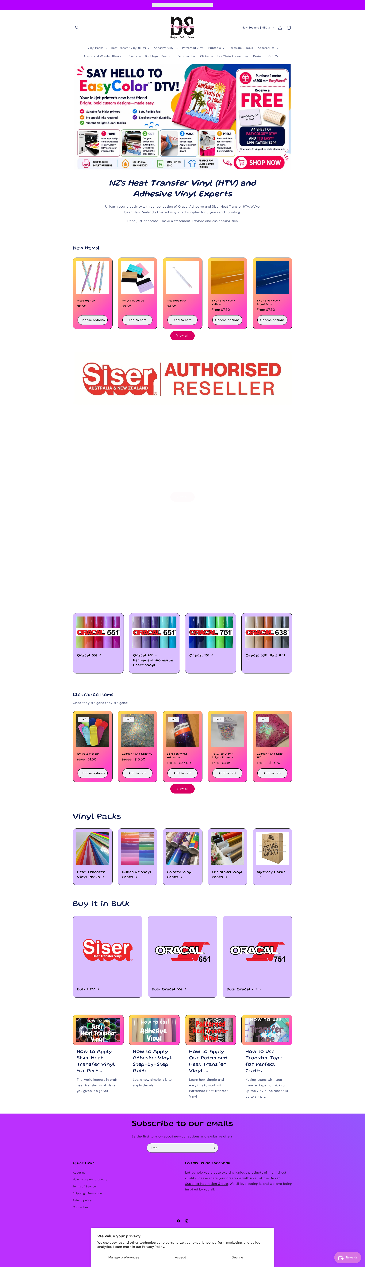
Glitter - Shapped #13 (269, 756)
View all (182, 335)
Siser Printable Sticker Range (271, 469)
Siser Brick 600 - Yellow (223, 302)
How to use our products (90, 1179)
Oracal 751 (199, 655)
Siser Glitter (224, 467)
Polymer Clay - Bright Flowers (222, 756)
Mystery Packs (271, 872)
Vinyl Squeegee (133, 301)
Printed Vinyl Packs (180, 875)
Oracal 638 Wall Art (266, 655)
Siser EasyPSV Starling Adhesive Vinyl (136, 471)
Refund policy (82, 1200)
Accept (180, 1257)
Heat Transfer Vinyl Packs (91, 875)
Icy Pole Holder (88, 754)
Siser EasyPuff (181, 467)
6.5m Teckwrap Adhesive (177, 756)
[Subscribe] (213, 1147)
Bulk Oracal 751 (242, 989)
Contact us (80, 1207)
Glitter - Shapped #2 (137, 754)
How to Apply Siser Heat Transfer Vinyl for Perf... (96, 1061)
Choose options (92, 320)
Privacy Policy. (153, 1247)
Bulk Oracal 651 (167, 989)
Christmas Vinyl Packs (227, 875)
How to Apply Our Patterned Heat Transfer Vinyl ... (208, 1061)
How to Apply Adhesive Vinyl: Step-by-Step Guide (153, 1061)
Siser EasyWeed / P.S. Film (92, 469)
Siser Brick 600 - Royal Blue (268, 302)
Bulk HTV (86, 989)
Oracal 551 (87, 655)
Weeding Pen (86, 301)
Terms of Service (84, 1186)
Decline (237, 1257)
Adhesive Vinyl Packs (136, 875)
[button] (77, 27)
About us (79, 1173)
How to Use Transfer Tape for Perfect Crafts (263, 1061)
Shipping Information (87, 1193)
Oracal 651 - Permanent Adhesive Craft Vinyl (153, 660)
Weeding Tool (176, 301)
